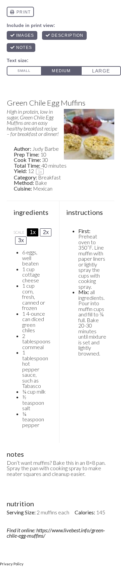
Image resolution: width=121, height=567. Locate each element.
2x (46, 232)
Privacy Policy (12, 564)
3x (21, 240)
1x (33, 232)
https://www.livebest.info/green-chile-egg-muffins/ (56, 533)
